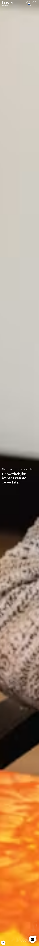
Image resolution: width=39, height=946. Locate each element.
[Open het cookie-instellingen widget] (3, 943)
